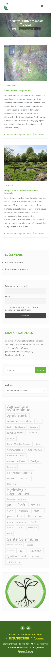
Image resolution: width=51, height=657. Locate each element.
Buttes (10, 438)
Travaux (13, 562)
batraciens (34, 427)
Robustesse (32, 528)
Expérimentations (19, 473)
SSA (22, 550)
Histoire (11, 484)
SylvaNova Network (16, 556)
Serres (30, 544)
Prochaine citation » (14, 355)
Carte (38, 444)
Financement (24, 478)
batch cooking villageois (16, 427)
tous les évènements (17, 269)
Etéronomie (11, 467)
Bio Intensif (33, 433)
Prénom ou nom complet (16, 286)
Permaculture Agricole (15, 134)
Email (7, 296)
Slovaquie (10, 550)
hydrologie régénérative (18, 491)
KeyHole (35, 504)
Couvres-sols (35, 449)
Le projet (12, 634)
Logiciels (10, 511)
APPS (38, 421)
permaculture (14, 516)
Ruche (9, 533)
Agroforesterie (17, 416)
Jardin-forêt (16, 504)
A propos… (38, 638)
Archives (9, 385)
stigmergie (36, 550)
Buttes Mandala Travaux (19, 444)
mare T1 (38, 510)
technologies (36, 556)
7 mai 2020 (9, 185)
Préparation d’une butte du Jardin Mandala (21, 191)
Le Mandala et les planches (17, 90)
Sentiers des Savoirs (14, 545)
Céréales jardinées (16, 461)
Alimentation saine (19, 421)
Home (13, 28)
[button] (8, 592)
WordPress (24, 647)
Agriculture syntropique (18, 408)
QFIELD (10, 528)
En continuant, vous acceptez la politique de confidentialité (21, 308)
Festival (11, 478)
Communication (15, 449)
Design (34, 461)
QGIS (20, 527)
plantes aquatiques (16, 521)
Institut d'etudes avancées (16, 499)
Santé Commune (22, 539)
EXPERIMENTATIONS (19, 638)
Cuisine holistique (16, 455)
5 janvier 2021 (10, 85)
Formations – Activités (31, 634)
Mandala (23, 510)
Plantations (35, 516)
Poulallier (34, 522)
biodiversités (15, 433)
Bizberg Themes (25, 651)
